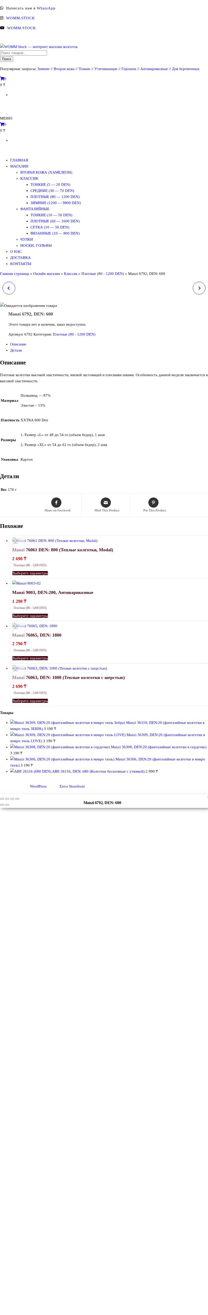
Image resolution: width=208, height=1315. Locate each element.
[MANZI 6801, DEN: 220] (199, 288)
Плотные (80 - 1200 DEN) (102, 274)
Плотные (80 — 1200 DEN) (55, 197)
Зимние (44, 69)
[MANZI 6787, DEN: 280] (9, 288)
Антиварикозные (154, 69)
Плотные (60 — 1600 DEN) (55, 221)
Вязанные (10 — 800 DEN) (55, 233)
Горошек (129, 69)
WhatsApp (46, 8)
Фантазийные (34, 209)
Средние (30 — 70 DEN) (52, 191)
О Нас (16, 251)
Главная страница (14, 274)
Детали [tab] (16, 350)
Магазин (19, 166)
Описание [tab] (18, 344)
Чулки (26, 239)
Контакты (20, 264)
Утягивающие (105, 69)
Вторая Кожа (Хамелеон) (46, 172)
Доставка (20, 258)
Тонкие (84, 69)
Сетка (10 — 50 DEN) (49, 227)
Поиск (6, 59)
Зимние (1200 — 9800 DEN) (55, 203)
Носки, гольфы (36, 245)
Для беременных (186, 69)
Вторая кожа (64, 69)
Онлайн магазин (46, 274)
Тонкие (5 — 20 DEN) (50, 184)
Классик (29, 178)
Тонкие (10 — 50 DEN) (51, 215)
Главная (19, 160)
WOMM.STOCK (20, 18)
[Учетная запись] (2, 105)
